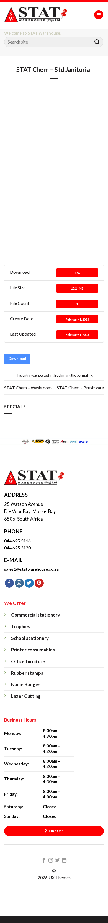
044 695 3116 (17, 540)
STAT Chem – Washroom (28, 387)
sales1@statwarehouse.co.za (31, 569)
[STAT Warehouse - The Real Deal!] (42, 14)
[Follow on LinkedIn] (64, 860)
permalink (84, 375)
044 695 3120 (17, 547)
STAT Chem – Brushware (80, 387)
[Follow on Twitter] (29, 583)
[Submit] (97, 42)
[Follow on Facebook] (9, 583)
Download (17, 358)
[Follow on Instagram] (19, 583)
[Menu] (98, 14)
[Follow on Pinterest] (39, 583)
